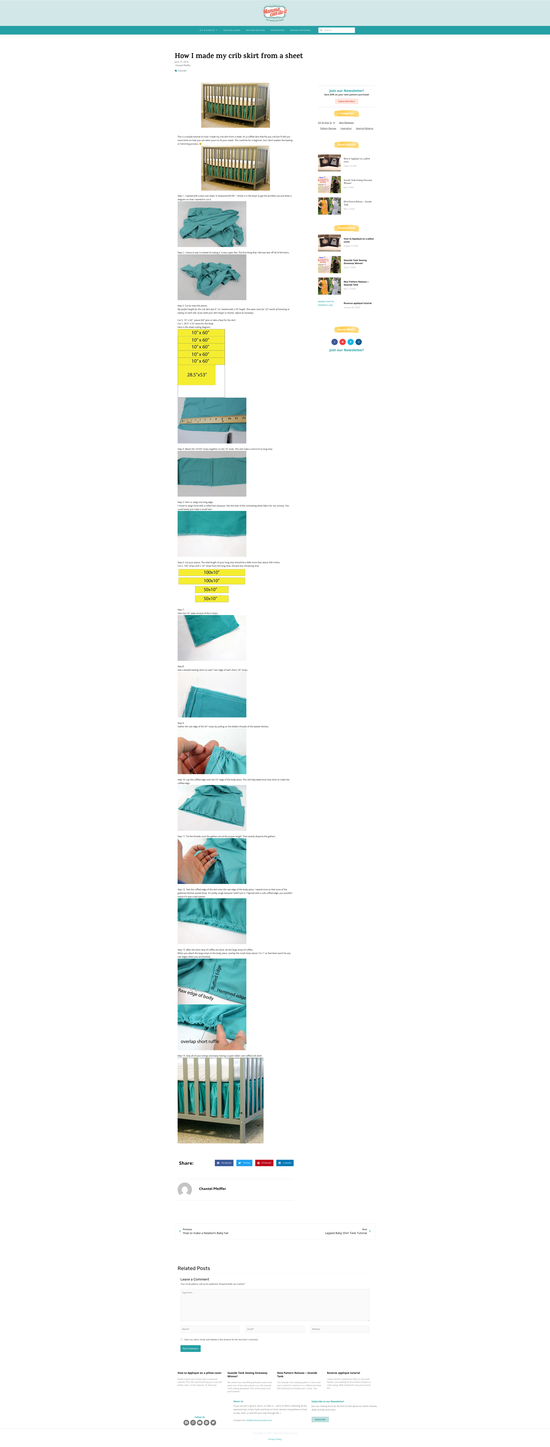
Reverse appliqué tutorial (358, 303)
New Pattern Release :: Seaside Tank (358, 203)
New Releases (231, 30)
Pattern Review (255, 30)
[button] (224, 1163)
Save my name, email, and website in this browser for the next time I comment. (221, 1339)
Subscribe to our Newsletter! (328, 1401)
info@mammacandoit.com (259, 1420)
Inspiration (278, 30)
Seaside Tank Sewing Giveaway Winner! (358, 182)
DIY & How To (207, 30)
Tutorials (182, 70)
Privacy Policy (275, 1439)
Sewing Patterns (300, 30)
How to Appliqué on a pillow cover (357, 160)
